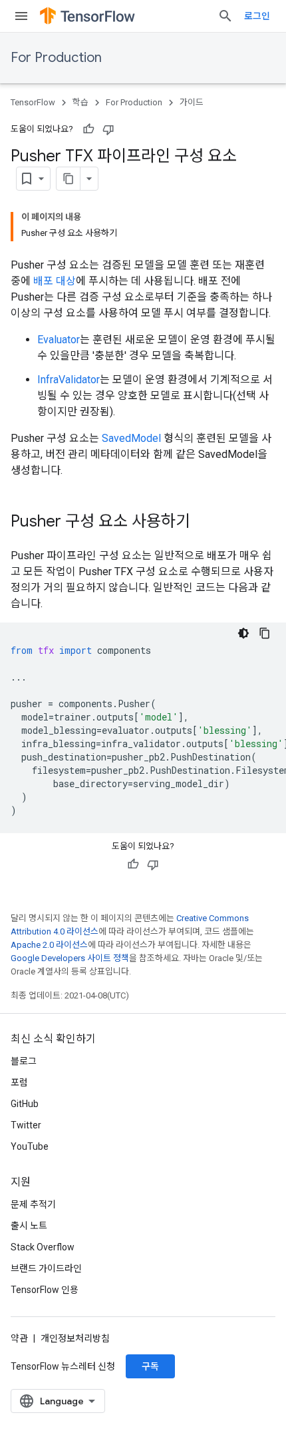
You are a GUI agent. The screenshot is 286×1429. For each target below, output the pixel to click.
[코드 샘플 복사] (264, 633)
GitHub (25, 1103)
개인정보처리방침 (75, 1338)
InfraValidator (68, 379)
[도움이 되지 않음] (108, 129)
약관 (19, 1338)
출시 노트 (29, 1225)
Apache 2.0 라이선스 (49, 945)
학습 (80, 102)
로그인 (257, 16)
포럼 (19, 1082)
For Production (56, 57)
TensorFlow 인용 (44, 1289)
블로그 (24, 1061)
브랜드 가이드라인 (46, 1268)
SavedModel (131, 438)
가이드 (192, 102)
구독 (150, 1366)
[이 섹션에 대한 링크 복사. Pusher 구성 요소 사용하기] (203, 523)
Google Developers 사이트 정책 (70, 958)
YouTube (30, 1146)
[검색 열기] (225, 16)
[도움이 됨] (88, 129)
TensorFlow (33, 102)
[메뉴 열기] (21, 16)
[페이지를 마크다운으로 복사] (68, 178)
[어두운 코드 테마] (243, 633)
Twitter (26, 1125)
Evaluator (58, 339)
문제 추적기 (33, 1204)
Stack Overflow (42, 1247)
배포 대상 (54, 281)
